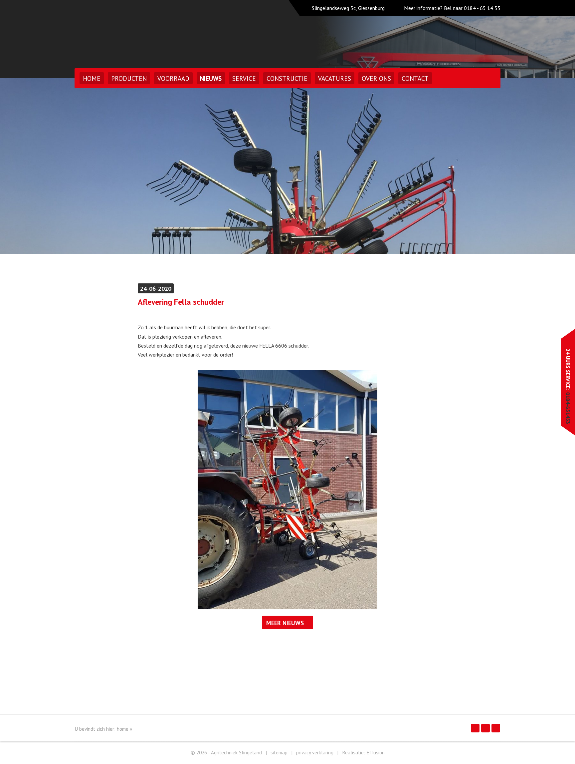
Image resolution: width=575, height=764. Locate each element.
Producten (129, 78)
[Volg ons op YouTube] (495, 728)
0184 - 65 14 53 (482, 8)
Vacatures (334, 78)
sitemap (279, 752)
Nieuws (211, 78)
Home (91, 78)
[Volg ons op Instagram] (485, 728)
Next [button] (549, 166)
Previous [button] (26, 166)
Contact (415, 78)
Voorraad (173, 78)
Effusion (375, 752)
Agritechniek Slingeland (132, 32)
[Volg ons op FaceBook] (475, 728)
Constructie (287, 78)
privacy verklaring (314, 752)
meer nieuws (285, 623)
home (122, 729)
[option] (287, 166)
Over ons (376, 78)
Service (244, 78)
